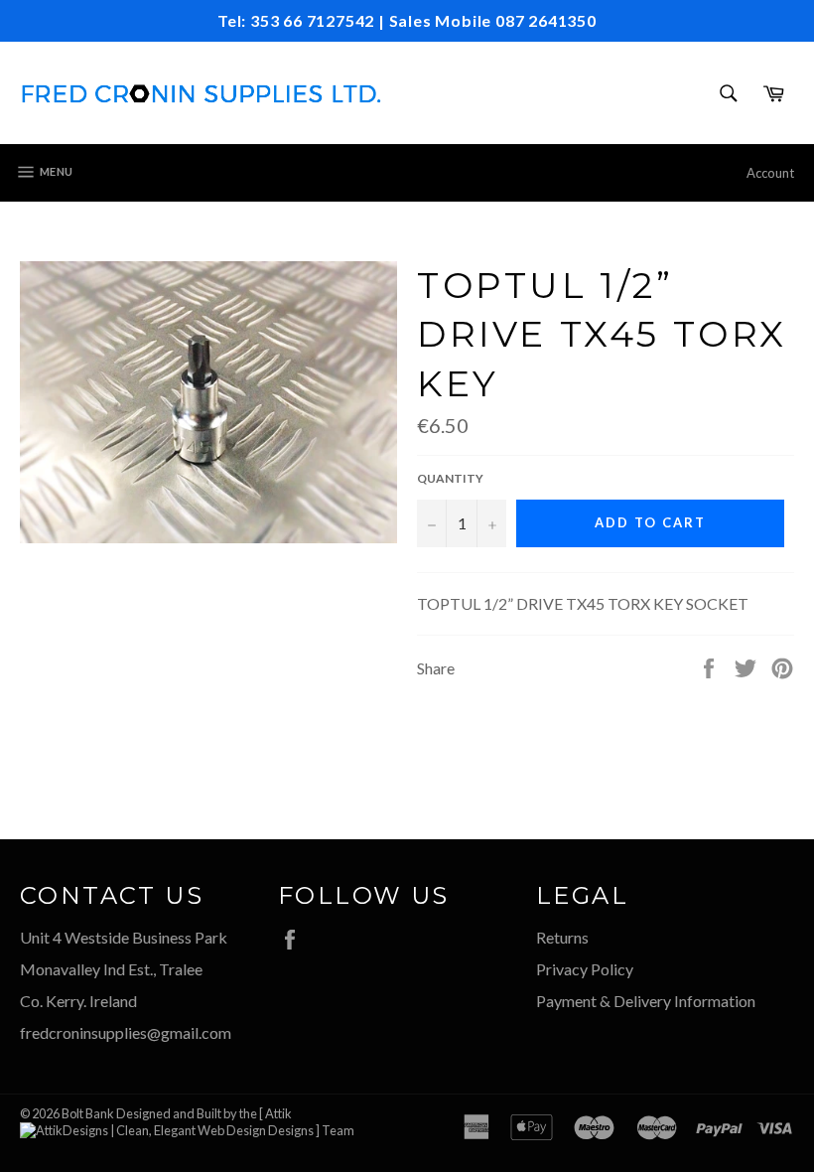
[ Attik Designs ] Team (306, 1122)
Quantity (450, 478)
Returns (562, 937)
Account (770, 173)
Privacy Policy (584, 968)
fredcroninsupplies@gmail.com (125, 1032)
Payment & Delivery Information (645, 1000)
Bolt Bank (88, 1113)
